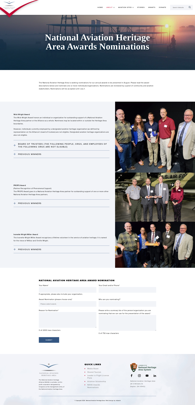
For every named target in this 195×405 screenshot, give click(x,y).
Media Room (93, 368)
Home (100, 7)
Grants (151, 7)
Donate (162, 7)
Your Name (44, 285)
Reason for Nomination (49, 310)
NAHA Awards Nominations (93, 386)
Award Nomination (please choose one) (55, 299)
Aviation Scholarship (96, 381)
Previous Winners (29, 154)
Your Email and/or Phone (109, 285)
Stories (141, 7)
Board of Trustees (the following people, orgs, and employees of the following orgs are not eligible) (62, 145)
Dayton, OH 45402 (137, 386)
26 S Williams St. (136, 384)
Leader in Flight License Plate (98, 376)
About (109, 7)
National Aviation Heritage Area (142, 381)
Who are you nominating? (110, 299)
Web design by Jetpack (113, 400)
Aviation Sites (125, 7)
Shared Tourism (94, 372)
